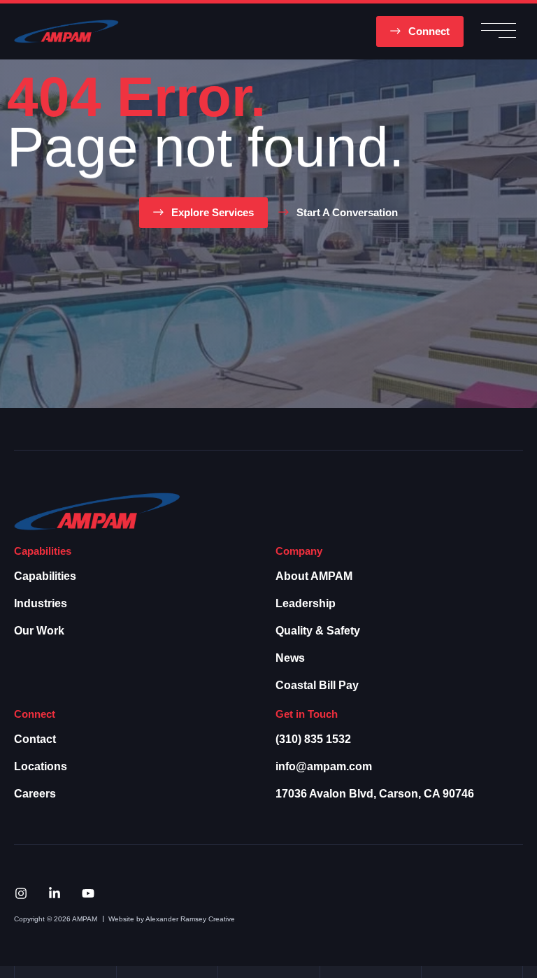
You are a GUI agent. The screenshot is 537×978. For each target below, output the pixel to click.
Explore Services (212, 212)
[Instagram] (21, 893)
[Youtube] (88, 893)
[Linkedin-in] (54, 893)
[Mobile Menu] (498, 31)
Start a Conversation (347, 212)
